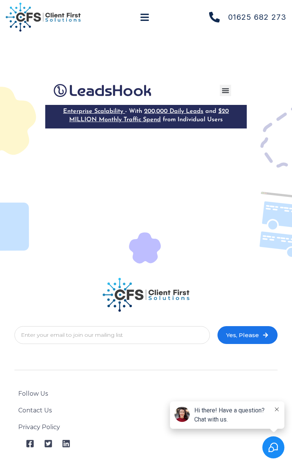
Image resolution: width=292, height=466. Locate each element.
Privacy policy (39, 427)
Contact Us (35, 410)
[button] (145, 17)
